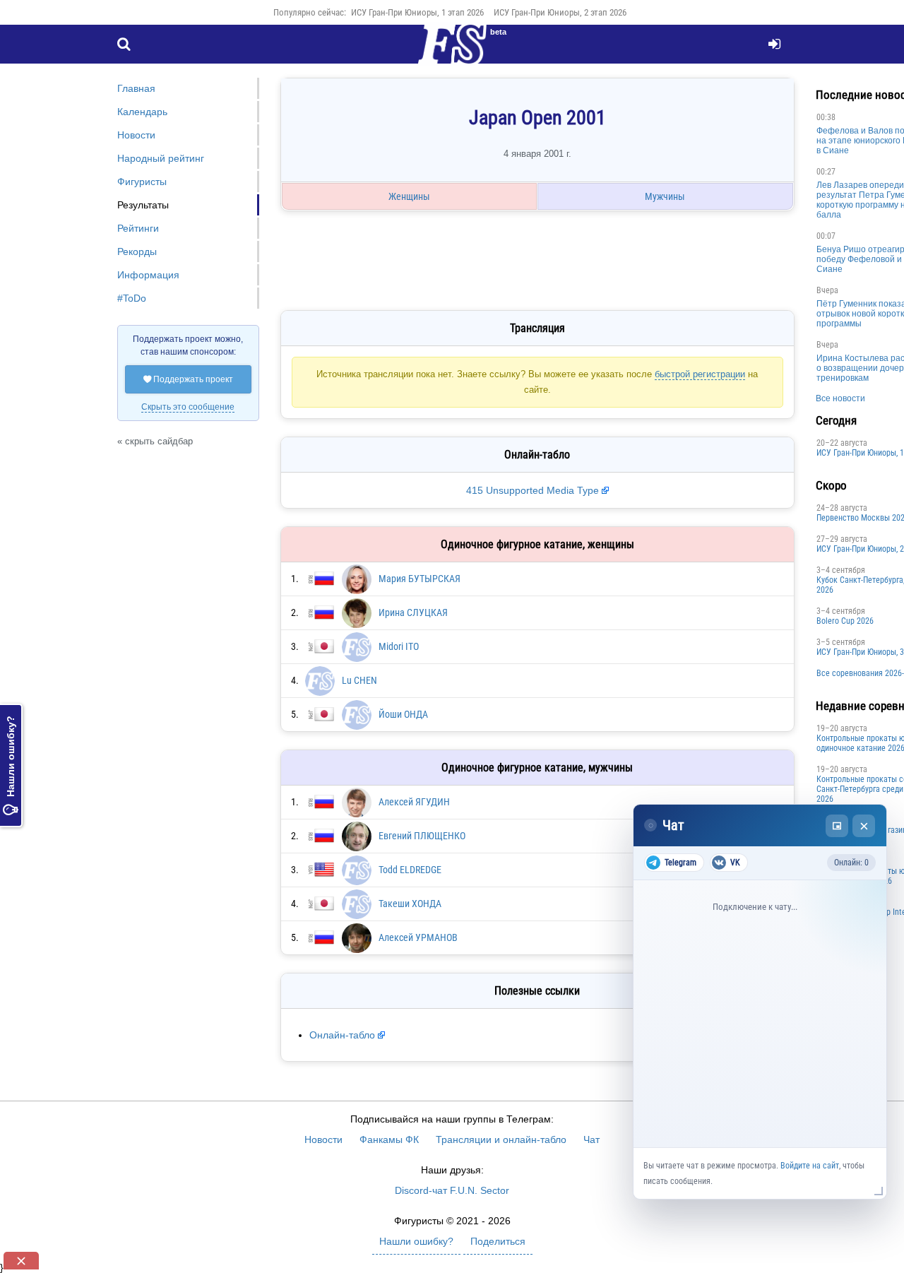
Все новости (840, 398)
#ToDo (131, 298)
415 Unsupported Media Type (532, 490)
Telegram (680, 863)
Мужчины (665, 196)
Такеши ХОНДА (410, 903)
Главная (136, 88)
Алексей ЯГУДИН (414, 801)
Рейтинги (138, 228)
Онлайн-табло (342, 1035)
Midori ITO (399, 646)
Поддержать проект (188, 379)
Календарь (142, 111)
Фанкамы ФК (389, 1139)
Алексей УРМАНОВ (418, 937)
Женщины (409, 196)
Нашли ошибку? (11, 765)
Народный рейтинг (160, 158)
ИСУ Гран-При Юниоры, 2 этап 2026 (560, 12)
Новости (136, 135)
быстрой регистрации (700, 374)
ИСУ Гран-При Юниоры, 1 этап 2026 (417, 12)
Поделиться (497, 1241)
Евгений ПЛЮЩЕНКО (422, 835)
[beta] (452, 52)
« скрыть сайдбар (155, 441)
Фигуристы (142, 181)
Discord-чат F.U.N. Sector (452, 1190)
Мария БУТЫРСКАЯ (419, 578)
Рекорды (137, 251)
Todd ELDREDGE (410, 869)
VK (735, 863)
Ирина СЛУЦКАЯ (413, 612)
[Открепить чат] (837, 826)
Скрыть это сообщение (187, 407)
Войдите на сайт (809, 1166)
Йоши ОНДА (403, 714)
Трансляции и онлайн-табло (501, 1139)
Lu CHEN (359, 680)
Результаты (143, 205)
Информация (148, 274)
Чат (591, 1139)
